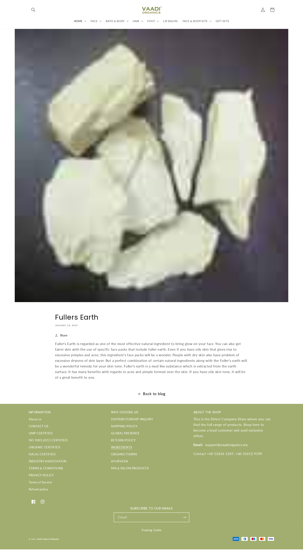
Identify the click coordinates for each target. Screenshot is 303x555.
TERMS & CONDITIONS (46, 468)
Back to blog (154, 393)
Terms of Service (40, 482)
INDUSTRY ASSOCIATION (47, 461)
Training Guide (151, 530)
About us (35, 419)
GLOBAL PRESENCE (125, 433)
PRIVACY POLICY (41, 475)
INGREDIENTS (121, 447)
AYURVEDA (119, 461)
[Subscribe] (184, 517)
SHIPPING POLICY (124, 426)
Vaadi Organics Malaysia (48, 539)
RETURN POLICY (123, 440)
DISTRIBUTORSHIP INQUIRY (132, 419)
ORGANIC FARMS (124, 454)
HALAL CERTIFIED (42, 454)
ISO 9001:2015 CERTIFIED (48, 440)
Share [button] (64, 335)
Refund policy (38, 489)
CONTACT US (38, 426)
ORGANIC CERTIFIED (44, 447)
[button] (33, 10)
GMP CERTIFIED (41, 433)
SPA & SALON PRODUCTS (130, 468)
